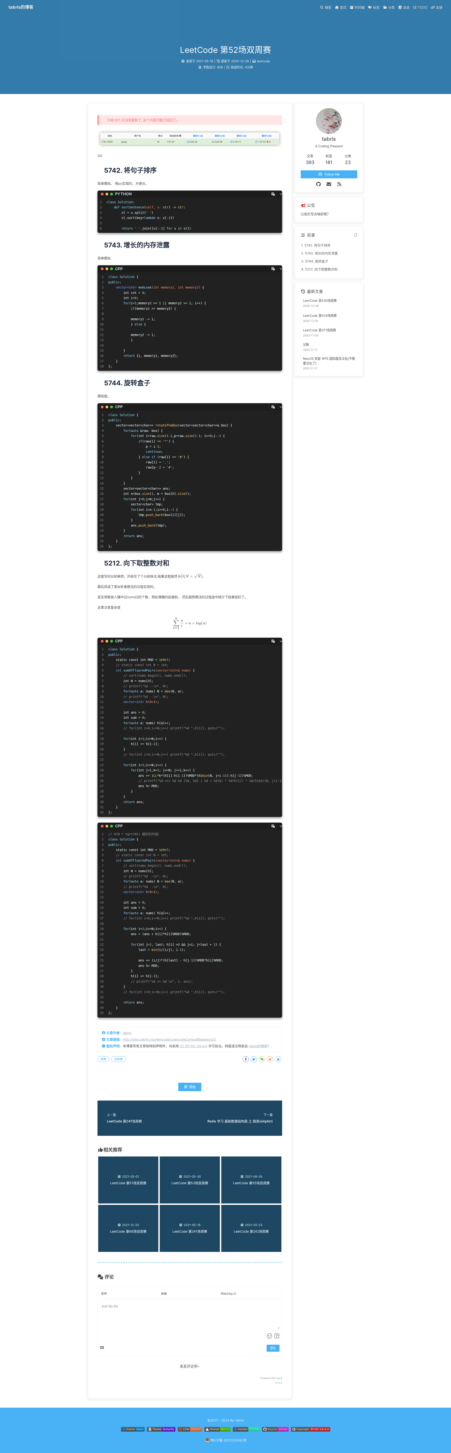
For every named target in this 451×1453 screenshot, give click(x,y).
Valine (279, 1378)
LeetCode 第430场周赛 (320, 300)
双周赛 (118, 1059)
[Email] (329, 184)
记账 (306, 345)
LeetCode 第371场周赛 (319, 330)
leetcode (263, 61)
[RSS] (339, 184)
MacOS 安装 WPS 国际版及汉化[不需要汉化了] (329, 361)
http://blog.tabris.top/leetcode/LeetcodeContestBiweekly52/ (169, 1039)
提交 (273, 1348)
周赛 (103, 1059)
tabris (127, 1033)
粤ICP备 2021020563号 (229, 1440)
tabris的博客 (258, 1046)
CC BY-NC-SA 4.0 (193, 1046)
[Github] (319, 184)
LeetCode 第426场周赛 (320, 316)
